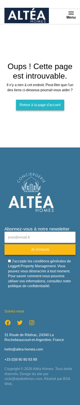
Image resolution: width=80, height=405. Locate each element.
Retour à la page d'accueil (40, 105)
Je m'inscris (40, 249)
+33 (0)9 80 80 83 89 (20, 359)
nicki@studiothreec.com (23, 379)
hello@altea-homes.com (23, 349)
